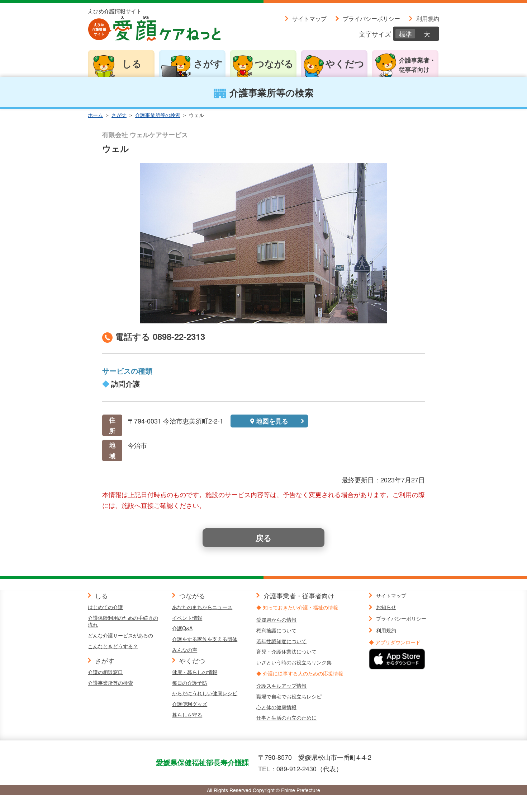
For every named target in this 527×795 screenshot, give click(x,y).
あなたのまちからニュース (202, 607)
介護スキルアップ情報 (281, 685)
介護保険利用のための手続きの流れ (123, 621)
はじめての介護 (105, 607)
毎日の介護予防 (189, 682)
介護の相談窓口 (105, 671)
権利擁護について (276, 630)
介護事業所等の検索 (157, 114)
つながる (274, 63)
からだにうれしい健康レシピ (204, 693)
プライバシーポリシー (371, 18)
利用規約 (427, 18)
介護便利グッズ (189, 703)
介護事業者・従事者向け (417, 65)
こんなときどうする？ (113, 646)
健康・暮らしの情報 (194, 671)
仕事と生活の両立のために (286, 717)
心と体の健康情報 (276, 707)
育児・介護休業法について (286, 651)
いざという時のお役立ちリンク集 (294, 662)
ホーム (95, 114)
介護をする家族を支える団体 (204, 638)
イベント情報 (187, 617)
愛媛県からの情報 (276, 619)
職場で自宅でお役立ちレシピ (289, 696)
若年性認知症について (281, 641)
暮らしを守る (187, 714)
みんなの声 (184, 649)
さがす (208, 63)
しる (132, 63)
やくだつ (345, 63)
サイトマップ (309, 18)
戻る (264, 537)
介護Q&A (182, 628)
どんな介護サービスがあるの (120, 635)
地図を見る (272, 421)
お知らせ (386, 607)
